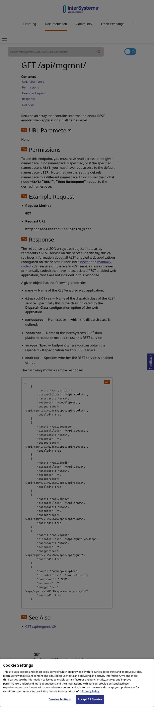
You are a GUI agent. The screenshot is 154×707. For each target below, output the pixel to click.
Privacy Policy (90, 691)
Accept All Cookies (90, 699)
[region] (77, 683)
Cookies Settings (60, 699)
